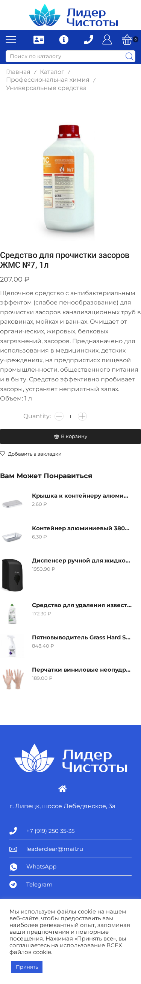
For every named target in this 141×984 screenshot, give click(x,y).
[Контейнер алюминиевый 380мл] (12, 537)
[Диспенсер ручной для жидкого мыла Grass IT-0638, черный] (12, 575)
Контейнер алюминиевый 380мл (82, 528)
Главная (18, 71)
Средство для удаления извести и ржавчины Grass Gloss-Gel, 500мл (82, 605)
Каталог (52, 71)
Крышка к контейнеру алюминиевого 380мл (82, 495)
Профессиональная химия (47, 79)
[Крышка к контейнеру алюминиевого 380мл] (12, 504)
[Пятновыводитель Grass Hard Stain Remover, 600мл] (12, 646)
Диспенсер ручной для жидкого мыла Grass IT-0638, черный (82, 560)
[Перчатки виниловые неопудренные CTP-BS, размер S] (12, 678)
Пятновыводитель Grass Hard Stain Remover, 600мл (82, 637)
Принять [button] (27, 967)
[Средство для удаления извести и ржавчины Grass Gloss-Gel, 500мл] (12, 614)
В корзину (74, 436)
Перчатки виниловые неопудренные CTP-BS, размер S (82, 669)
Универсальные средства (46, 88)
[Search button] (129, 56)
